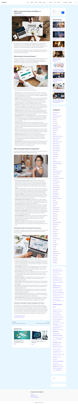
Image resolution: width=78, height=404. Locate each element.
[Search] (63, 12)
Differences (55, 128)
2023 (55, 270)
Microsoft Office (56, 326)
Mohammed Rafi (56, 327)
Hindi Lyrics (55, 174)
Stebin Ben (55, 357)
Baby (61, 277)
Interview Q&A (55, 185)
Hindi (54, 169)
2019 (59, 269)
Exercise (58, 294)
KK (59, 317)
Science (54, 226)
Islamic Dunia (55, 187)
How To (54, 183)
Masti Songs (55, 194)
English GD (55, 139)
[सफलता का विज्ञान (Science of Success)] (58, 34)
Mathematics (55, 196)
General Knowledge (56, 163)
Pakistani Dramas (57, 335)
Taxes (54, 240)
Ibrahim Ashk (59, 309)
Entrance (54, 152)
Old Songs (55, 204)
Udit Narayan (56, 364)
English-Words (55, 150)
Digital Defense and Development (57, 286)
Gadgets (54, 299)
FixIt (53, 160)
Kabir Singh (61, 316)
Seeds (59, 352)
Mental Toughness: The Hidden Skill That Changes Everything (58, 80)
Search (54, 10)
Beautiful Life (56, 279)
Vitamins (55, 368)
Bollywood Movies (56, 280)
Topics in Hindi (58, 361)
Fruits (61, 297)
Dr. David (54, 289)
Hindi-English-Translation (57, 178)
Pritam (55, 344)
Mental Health (56, 324)
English (70, 2)
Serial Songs (55, 229)
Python (54, 213)
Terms (54, 378)
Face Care (62, 294)
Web (60, 368)
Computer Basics (55, 282)
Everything (65, 2)
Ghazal (54, 165)
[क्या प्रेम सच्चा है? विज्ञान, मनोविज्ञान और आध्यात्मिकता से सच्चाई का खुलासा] (58, 65)
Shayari (54, 231)
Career (54, 121)
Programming (55, 207)
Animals (54, 114)
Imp (55, 311)
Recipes (54, 215)
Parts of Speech (56, 337)
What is (54, 255)
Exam (54, 294)
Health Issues (55, 309)
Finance (36, 2)
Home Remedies (56, 182)
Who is (54, 257)
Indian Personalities (56, 312)
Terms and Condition (35, 397)
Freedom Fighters (56, 297)
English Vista (55, 292)
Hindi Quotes (55, 176)
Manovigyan (55, 193)
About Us (32, 394)
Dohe (54, 132)
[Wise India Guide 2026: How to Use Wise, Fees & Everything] (58, 86)
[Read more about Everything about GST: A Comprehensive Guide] (22, 335)
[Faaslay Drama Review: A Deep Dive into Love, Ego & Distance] (58, 44)
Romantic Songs (56, 222)
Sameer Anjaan (56, 351)
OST (53, 205)
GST (63, 300)
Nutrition (54, 202)
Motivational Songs (56, 198)
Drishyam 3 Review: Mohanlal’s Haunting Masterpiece (57, 59)
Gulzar (54, 302)
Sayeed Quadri (55, 352)
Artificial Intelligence (57, 116)
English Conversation (57, 136)
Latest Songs (55, 189)
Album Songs (55, 112)
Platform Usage (34, 395)
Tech (55, 2)
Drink (58, 289)
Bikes (60, 279)
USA (60, 364)
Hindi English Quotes (57, 171)
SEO (53, 227)
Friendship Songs (56, 161)
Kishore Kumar (55, 317)
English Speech (56, 147)
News (55, 331)
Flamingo (55, 295)
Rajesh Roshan (60, 346)
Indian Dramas (60, 311)
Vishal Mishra (61, 366)
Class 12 (54, 123)
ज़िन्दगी (40, 2)
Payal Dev (62, 337)
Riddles (54, 220)
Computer (55, 125)
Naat (54, 200)
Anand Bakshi (55, 274)
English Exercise (56, 138)
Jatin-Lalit (59, 314)
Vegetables (56, 366)
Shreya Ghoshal (61, 354)
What (54, 370)
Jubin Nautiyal (55, 316)
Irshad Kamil (55, 314)
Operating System (56, 333)
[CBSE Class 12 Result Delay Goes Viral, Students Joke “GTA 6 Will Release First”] (58, 96)
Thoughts (54, 244)
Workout (54, 260)
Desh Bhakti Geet (56, 127)
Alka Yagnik (60, 270)
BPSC (61, 280)
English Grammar (56, 141)
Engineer (60, 290)
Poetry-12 (54, 339)
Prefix (59, 339)
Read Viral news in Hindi (19, 317)
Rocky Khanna (55, 349)
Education (55, 290)
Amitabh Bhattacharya (56, 272)
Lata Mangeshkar (59, 319)
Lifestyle (54, 191)
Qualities (58, 344)
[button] (47, 2)
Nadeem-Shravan (60, 329)
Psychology (55, 209)
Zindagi (54, 262)
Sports (54, 237)
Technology (55, 359)
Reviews (50, 2)
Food (58, 295)
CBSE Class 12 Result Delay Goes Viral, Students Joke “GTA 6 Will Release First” (58, 101)
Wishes (58, 370)
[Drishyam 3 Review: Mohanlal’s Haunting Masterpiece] (58, 54)
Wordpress (55, 259)
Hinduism (55, 180)
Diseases (54, 130)
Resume (54, 216)
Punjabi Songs (55, 211)
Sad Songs (55, 224)
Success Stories (56, 238)
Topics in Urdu (55, 363)
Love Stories (56, 321)
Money (31, 2)
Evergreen (60, 292)
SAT (62, 351)
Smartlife (54, 233)
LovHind (4, 2)
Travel (54, 246)
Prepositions (57, 342)
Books (54, 119)
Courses (61, 282)
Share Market (55, 354)
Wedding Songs (56, 253)
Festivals (54, 156)
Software (54, 235)
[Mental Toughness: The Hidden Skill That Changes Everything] (58, 75)
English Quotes (56, 145)
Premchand (55, 340)
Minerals (61, 326)
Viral (28, 2)
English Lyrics (55, 143)
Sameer (59, 349)
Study (60, 357)
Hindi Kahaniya (56, 172)
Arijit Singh (55, 275)
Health (58, 2)
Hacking (54, 167)
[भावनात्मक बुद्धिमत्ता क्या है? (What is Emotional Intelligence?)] (58, 25)
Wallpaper (55, 251)
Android (59, 274)
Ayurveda (54, 117)
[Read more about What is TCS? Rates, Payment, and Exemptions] (39, 335)
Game (58, 299)
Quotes (44, 2)
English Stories (55, 149)
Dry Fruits (61, 289)
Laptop (54, 319)
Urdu (54, 248)
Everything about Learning (20, 315)
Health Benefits (57, 305)
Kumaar (62, 317)
